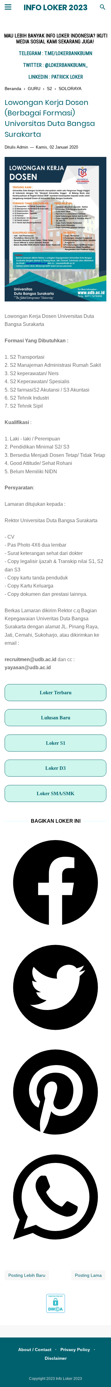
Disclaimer (56, 1358)
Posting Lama (88, 1275)
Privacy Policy (75, 1349)
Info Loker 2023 (56, 7)
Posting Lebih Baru (26, 1275)
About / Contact (34, 1349)
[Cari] (102, 9)
